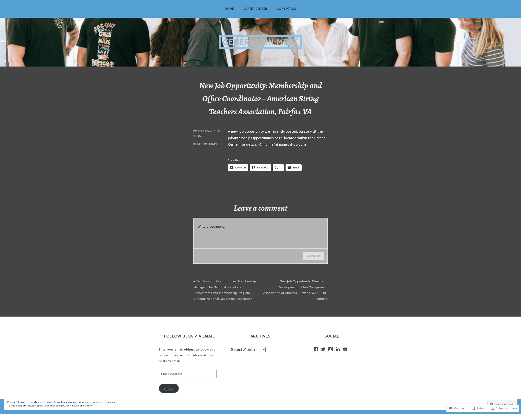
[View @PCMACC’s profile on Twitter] (323, 349)
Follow (169, 389)
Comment (313, 256)
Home (229, 9)
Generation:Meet (260, 42)
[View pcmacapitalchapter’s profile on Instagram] (330, 349)
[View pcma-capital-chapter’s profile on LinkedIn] (337, 349)
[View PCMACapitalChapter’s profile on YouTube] (345, 349)
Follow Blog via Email (189, 336)
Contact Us (286, 9)
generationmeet (209, 144)
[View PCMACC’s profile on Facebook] (315, 349)
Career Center (255, 9)
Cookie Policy (84, 405)
